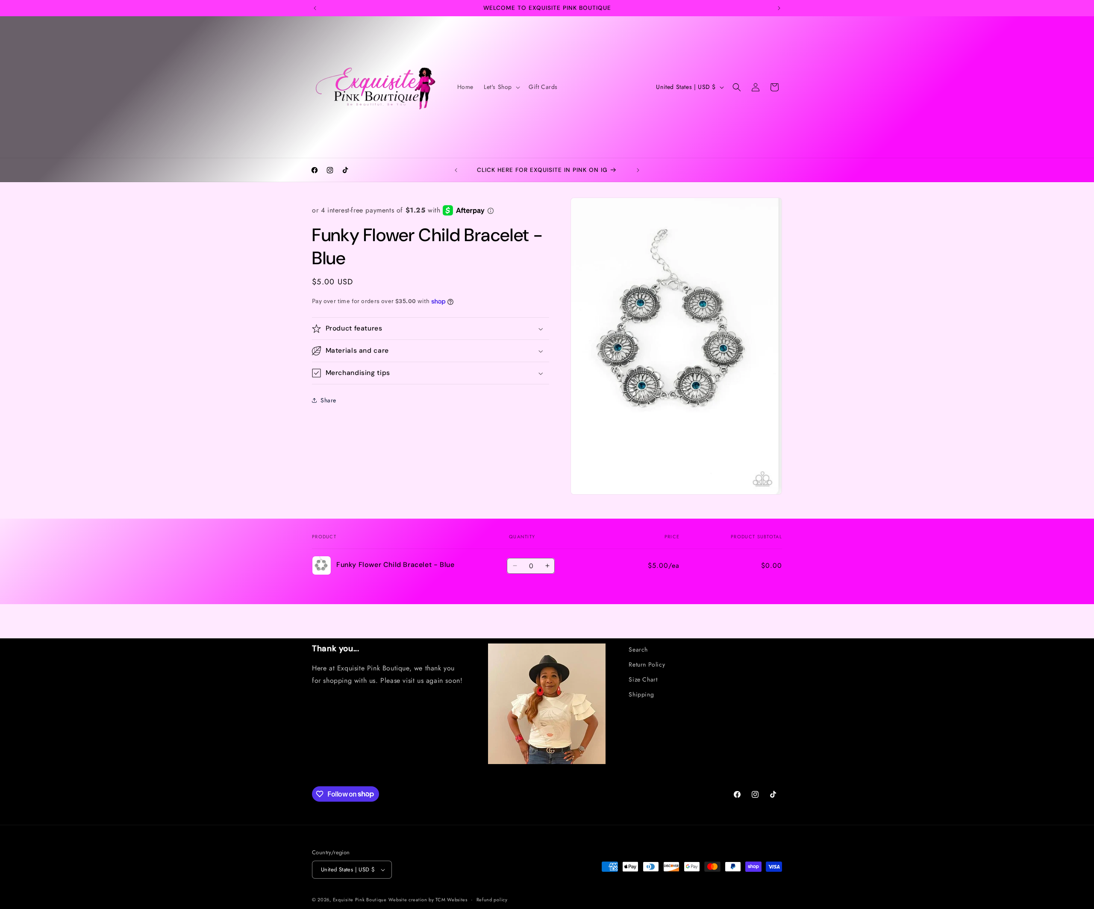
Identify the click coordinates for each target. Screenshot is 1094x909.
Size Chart (643, 679)
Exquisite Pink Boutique (360, 899)
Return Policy (647, 664)
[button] (501, 87)
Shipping (641, 694)
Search (638, 649)
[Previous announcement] (315, 8)
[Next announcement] (779, 8)
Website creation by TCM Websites (427, 899)
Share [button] (328, 399)
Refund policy (492, 899)
